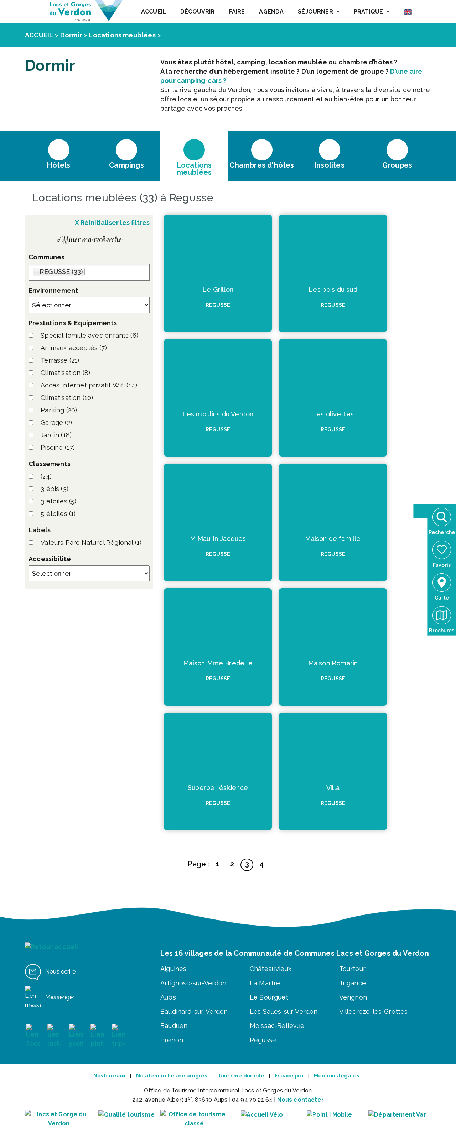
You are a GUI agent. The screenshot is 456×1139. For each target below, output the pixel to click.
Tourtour (352, 968)
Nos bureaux (109, 1076)
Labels (39, 530)
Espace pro (289, 1076)
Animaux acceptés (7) (74, 348)
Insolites (329, 165)
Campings (126, 165)
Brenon (171, 1040)
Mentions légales (336, 1076)
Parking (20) (59, 410)
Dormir (71, 35)
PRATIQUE (368, 11)
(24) (46, 476)
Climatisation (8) (65, 372)
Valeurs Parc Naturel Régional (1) (91, 542)
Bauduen (173, 1025)
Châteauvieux (270, 968)
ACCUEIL (153, 11)
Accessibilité (49, 559)
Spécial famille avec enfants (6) (89, 335)
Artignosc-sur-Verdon (193, 983)
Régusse (263, 1040)
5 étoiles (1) (58, 513)
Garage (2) (56, 422)
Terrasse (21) (60, 360)
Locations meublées (122, 35)
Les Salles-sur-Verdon (284, 1011)
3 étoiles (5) (58, 501)
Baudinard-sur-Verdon (194, 1011)
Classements (49, 464)
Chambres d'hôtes (261, 165)
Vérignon (353, 997)
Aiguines (173, 968)
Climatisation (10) (67, 397)
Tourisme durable (241, 1076)
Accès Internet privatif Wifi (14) (89, 385)
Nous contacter (300, 1099)
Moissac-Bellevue (277, 1025)
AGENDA (271, 11)
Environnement (53, 290)
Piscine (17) (58, 447)
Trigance (352, 983)
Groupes (397, 165)
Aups (168, 997)
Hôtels (58, 165)
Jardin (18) (56, 435)
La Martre (265, 983)
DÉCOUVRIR (197, 11)
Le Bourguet (269, 997)
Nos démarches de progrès (171, 1076)
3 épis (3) (54, 488)
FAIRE (237, 11)
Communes (46, 257)
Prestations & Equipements (72, 323)
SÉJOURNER (315, 11)
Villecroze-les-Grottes (373, 1011)
